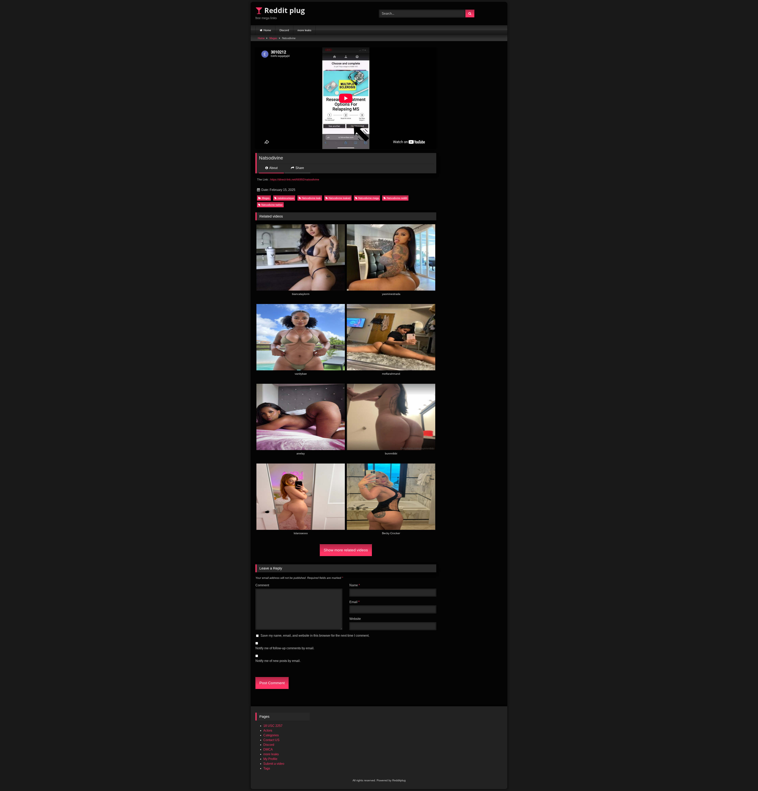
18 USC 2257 (272, 725)
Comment (262, 585)
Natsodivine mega (368, 198)
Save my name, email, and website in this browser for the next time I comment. (315, 635)
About (273, 168)
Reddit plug (284, 10)
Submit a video (273, 763)
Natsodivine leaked (339, 198)
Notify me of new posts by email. (277, 660)
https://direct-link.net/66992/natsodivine (294, 179)
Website (355, 618)
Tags (266, 768)
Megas (273, 38)
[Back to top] (745, 779)
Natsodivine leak (311, 198)
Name (354, 585)
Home (267, 30)
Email (354, 602)
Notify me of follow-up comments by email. (284, 648)
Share (299, 168)
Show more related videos (346, 550)
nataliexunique (286, 198)
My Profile (270, 759)
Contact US (271, 740)
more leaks (304, 30)
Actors (267, 730)
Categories (271, 735)
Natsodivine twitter (271, 204)
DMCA (268, 749)
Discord (284, 30)
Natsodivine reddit (397, 198)
